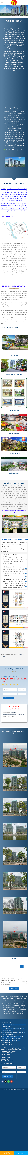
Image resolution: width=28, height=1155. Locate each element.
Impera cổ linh (4, 1059)
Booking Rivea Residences (7, 1060)
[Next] (26, 973)
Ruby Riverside (14, 998)
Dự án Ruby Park (6, 996)
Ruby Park (13, 712)
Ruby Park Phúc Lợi (5, 1057)
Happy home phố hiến (9, 1013)
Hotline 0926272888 (7, 1153)
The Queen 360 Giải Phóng (11, 1005)
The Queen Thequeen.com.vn (8, 1051)
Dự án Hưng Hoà (17, 1002)
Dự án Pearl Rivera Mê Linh (17, 1004)
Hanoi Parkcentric (20, 1013)
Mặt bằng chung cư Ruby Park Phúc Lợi (14, 485)
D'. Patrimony (21, 1011)
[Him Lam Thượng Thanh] (14, 2)
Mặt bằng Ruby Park (18, 996)
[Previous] (2, 973)
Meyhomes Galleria (12, 1011)
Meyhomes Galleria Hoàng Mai (8, 1052)
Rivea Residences (14, 1009)
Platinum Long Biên (5, 1054)
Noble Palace (16, 1000)
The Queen (12, 1007)
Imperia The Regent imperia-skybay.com (11, 1049)
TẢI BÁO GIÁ (21, 1153)
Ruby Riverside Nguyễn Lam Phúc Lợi (13, 714)
